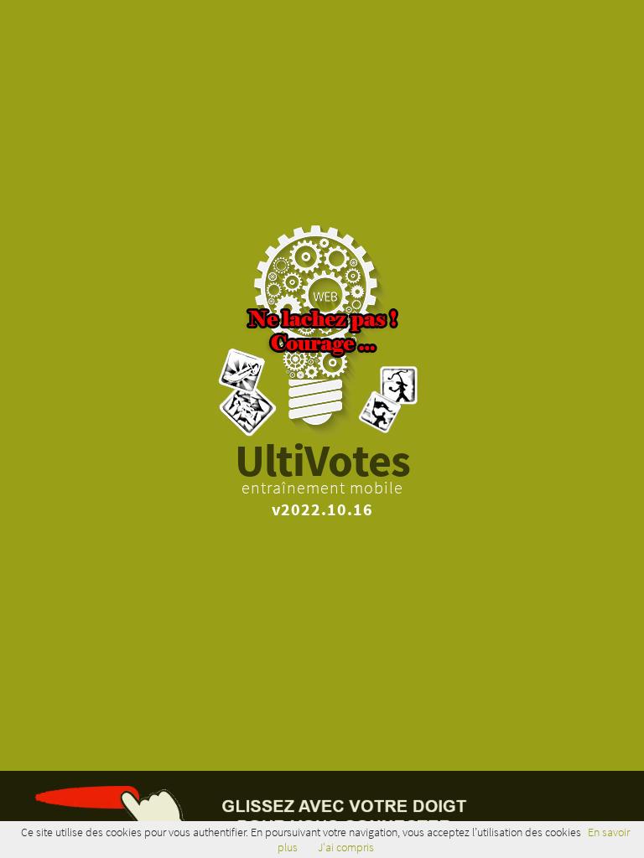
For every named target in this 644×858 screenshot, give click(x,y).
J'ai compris (346, 847)
